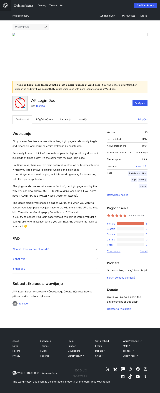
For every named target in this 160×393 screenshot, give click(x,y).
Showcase (45, 341)
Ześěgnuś (140, 103)
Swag (99, 355)
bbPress (128, 350)
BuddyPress (130, 355)
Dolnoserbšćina (50, 373)
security (142, 179)
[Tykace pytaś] (45, 27)
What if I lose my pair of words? (30, 249)
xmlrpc (143, 186)
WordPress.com (132, 341)
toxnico (40, 105)
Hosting (16, 350)
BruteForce (134, 173)
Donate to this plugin (119, 308)
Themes (44, 346)
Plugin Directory (20, 15)
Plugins (44, 350)
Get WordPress (145, 5)
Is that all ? (18, 268)
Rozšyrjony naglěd (117, 194)
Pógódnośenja (44, 119)
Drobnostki (22, 119)
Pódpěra (143, 119)
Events (98, 346)
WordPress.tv (76, 355)
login (134, 179)
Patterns (44, 355)
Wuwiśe (83, 119)
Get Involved (102, 341)
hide (144, 173)
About (15, 341)
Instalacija (65, 119)
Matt (126, 346)
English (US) (141, 166)
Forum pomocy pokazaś (121, 277)
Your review (113, 251)
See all (144, 251)
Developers (74, 350)
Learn (71, 341)
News (15, 346)
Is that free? (19, 258)
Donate (100, 350)
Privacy (16, 355)
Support (72, 346)
